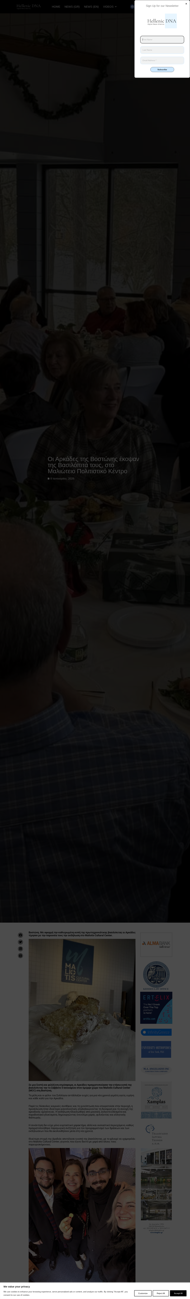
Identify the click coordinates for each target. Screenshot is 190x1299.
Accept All (178, 1293)
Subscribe (162, 69)
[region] (95, 1290)
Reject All (161, 1293)
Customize (143, 1293)
